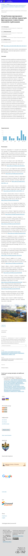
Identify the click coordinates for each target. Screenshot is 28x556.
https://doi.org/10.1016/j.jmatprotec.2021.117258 (11, 255)
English (3, 517)
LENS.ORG (4, 491)
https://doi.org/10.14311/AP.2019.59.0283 (10, 200)
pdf (4, 325)
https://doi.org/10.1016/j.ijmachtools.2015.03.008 (11, 282)
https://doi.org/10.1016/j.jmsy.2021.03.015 (14, 173)
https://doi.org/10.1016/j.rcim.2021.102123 (16, 165)
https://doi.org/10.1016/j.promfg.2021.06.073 (10, 223)
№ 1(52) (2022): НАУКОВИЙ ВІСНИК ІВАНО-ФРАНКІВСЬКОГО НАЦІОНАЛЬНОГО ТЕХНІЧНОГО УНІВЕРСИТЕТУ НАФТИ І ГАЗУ (13, 7)
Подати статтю (6, 429)
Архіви (8, 4)
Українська (4, 515)
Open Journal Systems (6, 435)
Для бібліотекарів (5, 423)
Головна (3, 4)
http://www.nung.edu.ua (18, 535)
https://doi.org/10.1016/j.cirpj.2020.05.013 (17, 233)
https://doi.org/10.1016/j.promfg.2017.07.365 (10, 288)
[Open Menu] (1, 1)
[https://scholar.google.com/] (7, 479)
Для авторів (4, 421)
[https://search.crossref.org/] (7, 505)
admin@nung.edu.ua (7, 541)
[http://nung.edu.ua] (5, 450)
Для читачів (4, 419)
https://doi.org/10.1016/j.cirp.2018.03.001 (14, 263)
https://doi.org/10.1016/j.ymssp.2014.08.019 (13, 272)
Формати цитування (6, 345)
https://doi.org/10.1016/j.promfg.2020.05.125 (14, 214)
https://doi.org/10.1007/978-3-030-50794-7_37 (14, 190)
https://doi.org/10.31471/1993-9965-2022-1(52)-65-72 (15, 45)
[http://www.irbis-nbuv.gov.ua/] (14, 466)
